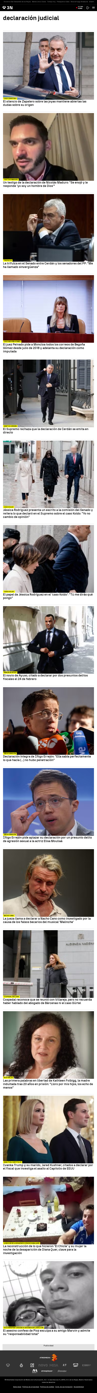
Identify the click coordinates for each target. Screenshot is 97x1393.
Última (80, 7)
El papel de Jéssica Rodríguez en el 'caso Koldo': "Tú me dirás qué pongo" (48, 596)
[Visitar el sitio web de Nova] (43, 1365)
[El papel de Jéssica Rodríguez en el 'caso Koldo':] (48, 559)
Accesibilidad (79, 1387)
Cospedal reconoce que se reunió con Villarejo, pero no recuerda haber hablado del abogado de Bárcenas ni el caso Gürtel (47, 1001)
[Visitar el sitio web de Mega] (54, 1365)
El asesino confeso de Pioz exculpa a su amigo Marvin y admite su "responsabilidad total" (46, 1332)
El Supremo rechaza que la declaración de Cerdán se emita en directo (45, 430)
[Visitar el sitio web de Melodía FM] (34, 1371)
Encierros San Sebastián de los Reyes (17, 2)
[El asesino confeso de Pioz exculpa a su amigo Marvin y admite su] (48, 1295)
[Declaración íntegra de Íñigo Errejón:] (48, 721)
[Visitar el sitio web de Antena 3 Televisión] (10, 1365)
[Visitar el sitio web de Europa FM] (86, 1365)
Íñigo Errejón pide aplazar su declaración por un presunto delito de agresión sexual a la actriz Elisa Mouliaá (47, 839)
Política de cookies (47, 1387)
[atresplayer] (88, 8)
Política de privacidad (30, 1387)
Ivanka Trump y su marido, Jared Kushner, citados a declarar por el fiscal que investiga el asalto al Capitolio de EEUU (48, 1166)
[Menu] (94, 8)
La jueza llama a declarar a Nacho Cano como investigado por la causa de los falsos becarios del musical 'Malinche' (47, 920)
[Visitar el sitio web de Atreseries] (64, 1365)
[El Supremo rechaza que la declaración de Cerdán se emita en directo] (48, 394)
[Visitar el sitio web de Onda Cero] (75, 1365)
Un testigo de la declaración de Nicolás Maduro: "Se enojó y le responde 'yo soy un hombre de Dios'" (45, 184)
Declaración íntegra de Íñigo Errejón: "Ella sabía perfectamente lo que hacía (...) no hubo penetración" (47, 758)
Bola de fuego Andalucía (79, 2)
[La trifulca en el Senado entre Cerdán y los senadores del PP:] (48, 228)
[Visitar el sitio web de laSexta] (21, 1365)
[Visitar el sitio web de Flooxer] (62, 1371)
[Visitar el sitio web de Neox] (32, 1365)
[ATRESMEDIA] (48, 1357)
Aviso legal (17, 1387)
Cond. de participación (64, 1387)
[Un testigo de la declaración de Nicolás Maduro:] (48, 147)
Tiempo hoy (51, 2)
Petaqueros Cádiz (63, 2)
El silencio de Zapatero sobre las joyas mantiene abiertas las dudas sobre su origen (44, 103)
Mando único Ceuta (39, 2)
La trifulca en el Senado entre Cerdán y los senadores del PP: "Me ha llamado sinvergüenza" (48, 265)
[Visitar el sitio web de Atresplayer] (48, 1371)
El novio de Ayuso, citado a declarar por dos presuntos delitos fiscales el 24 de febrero (45, 677)
